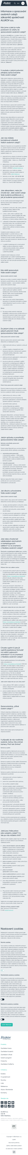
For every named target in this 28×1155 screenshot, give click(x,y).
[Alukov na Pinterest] (12, 1106)
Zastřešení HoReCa (7, 1064)
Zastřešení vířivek (6, 1055)
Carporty (4, 1061)
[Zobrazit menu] (23, 3)
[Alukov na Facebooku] (12, 1102)
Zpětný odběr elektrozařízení (14, 1145)
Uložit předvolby (6, 1024)
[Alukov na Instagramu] (5, 1102)
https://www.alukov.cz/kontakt (12, 664)
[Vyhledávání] (15, 3)
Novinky (3, 1080)
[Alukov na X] (2, 1106)
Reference (4, 1086)
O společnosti (5, 1077)
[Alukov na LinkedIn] (5, 1106)
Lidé (2, 1083)
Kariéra (3, 1074)
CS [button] (18, 3)
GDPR (14, 1139)
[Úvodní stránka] (7, 3)
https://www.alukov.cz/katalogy (16, 576)
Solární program (6, 1058)
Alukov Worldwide (7, 1089)
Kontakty (4, 1093)
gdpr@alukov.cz (15, 174)
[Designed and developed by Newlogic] (14, 1152)
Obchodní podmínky (14, 1142)
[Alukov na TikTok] (9, 1106)
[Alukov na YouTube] (9, 1102)
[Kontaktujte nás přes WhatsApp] (2, 1102)
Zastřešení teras (6, 1048)
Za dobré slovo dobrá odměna (14, 1148)
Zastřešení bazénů (7, 1051)
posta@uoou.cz (9, 910)
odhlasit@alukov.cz (18, 168)
